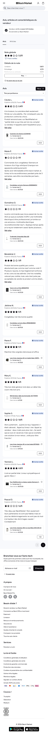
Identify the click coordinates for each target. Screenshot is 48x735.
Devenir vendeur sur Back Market (15, 608)
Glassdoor (7, 700)
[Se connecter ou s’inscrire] (38, 3)
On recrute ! (8, 590)
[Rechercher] (5, 8)
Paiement (7, 614)
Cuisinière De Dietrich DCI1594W (20, 134)
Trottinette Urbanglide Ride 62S (19, 236)
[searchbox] (25, 8)
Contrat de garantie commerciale (15, 664)
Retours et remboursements (14, 621)
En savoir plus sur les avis (14, 80)
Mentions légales (10, 677)
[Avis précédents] (37, 545)
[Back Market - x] (15, 596)
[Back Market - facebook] (10, 596)
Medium (6, 703)
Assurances (8, 624)
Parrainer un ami (9, 647)
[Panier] (43, 3)
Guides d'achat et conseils (13, 630)
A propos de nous (10, 587)
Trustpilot (7, 696)
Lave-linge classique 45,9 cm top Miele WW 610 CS (25, 528)
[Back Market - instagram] (5, 596)
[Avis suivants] (43, 545)
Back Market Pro (9, 593)
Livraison (7, 617)
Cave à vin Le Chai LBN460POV (19, 288)
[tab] (4, 41)
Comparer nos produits (12, 633)
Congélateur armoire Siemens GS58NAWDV (23, 185)
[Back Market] (24, 3)
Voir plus (7, 127)
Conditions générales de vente (14, 661)
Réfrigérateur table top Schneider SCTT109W (24, 396)
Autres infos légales (10, 673)
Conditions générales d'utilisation (15, 658)
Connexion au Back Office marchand (16, 611)
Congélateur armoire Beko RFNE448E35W (23, 323)
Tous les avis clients (10, 636)
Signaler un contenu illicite (13, 680)
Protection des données (12, 667)
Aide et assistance (10, 627)
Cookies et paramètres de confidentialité (18, 670)
